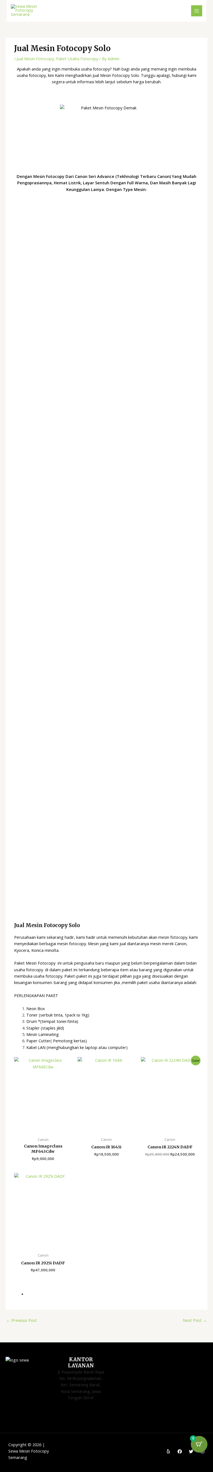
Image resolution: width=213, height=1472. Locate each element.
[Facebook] (180, 1451)
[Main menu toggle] (196, 10)
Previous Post (21, 1320)
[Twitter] (191, 1451)
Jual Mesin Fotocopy (35, 58)
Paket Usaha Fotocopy (77, 58)
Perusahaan (25, 937)
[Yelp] (168, 1451)
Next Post (195, 1320)
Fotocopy (47, 963)
